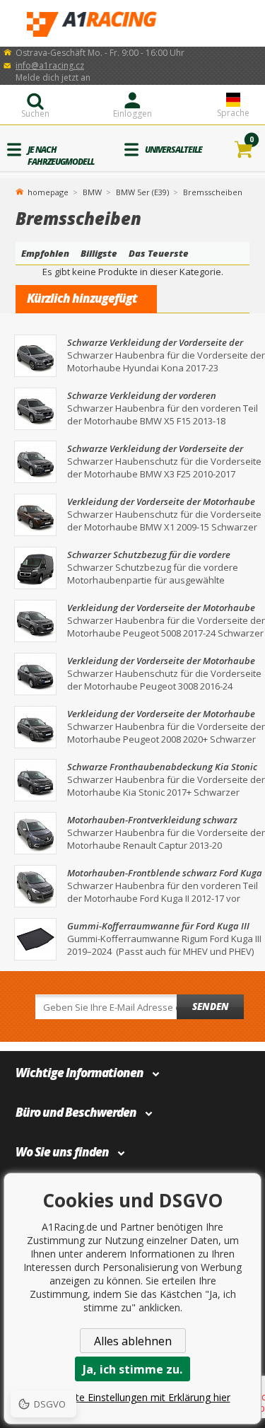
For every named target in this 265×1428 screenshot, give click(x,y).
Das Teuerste (159, 253)
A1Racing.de (133, 24)
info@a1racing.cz (50, 65)
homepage (48, 191)
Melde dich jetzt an (53, 77)
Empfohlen (45, 253)
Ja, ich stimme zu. (132, 1369)
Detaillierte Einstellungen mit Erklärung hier (132, 1397)
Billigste (99, 253)
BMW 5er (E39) (142, 192)
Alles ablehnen (133, 1341)
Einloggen (132, 114)
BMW (92, 192)
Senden (210, 1006)
